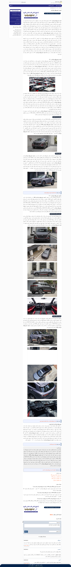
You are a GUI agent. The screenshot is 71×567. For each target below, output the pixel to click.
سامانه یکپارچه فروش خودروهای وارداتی (50, 192)
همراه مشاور (58, 5)
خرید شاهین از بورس (57, 480)
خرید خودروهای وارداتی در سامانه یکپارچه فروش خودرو (48, 421)
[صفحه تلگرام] (10, 5)
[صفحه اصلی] (61, 2)
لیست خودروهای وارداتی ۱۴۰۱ (14, 12)
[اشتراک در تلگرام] (50, 514)
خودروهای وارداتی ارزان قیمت (14, 17)
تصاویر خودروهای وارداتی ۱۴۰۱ (16, 15)
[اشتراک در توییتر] (52, 514)
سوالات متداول (17, 23)
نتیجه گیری (17, 19)
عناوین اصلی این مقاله (15, 10)
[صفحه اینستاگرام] (11, 5)
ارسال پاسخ (26, 546)
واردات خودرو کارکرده (53, 444)
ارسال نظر (26, 532)
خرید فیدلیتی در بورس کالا (56, 476)
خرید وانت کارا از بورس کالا (56, 474)
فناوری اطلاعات (50, 5)
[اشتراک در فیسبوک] (51, 514)
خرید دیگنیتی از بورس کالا (56, 478)
